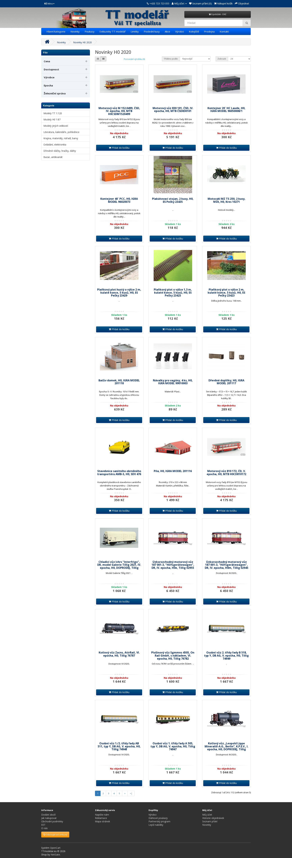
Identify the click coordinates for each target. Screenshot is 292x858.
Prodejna (209, 31)
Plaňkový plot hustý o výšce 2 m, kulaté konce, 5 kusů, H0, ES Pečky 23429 (119, 292)
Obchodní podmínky (52, 821)
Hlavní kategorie (55, 31)
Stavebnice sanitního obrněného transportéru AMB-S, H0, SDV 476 (119, 472)
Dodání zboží (48, 814)
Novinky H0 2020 (82, 42)
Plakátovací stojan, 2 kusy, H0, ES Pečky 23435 (172, 200)
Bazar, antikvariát (53, 157)
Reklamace (101, 818)
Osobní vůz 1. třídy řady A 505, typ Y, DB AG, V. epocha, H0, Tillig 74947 (173, 746)
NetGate (55, 854)
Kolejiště (194, 31)
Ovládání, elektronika (54, 144)
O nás (44, 828)
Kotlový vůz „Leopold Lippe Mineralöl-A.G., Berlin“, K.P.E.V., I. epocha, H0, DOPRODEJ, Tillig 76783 (226, 747)
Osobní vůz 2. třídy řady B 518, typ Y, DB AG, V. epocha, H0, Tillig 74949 (226, 655)
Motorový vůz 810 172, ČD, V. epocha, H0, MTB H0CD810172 (226, 472)
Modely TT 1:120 (52, 113)
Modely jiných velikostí (55, 125)
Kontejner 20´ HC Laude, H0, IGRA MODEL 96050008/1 (226, 109)
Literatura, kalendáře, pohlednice (61, 132)
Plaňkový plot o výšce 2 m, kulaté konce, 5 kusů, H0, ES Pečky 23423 (226, 292)
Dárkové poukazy (158, 818)
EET (43, 824)
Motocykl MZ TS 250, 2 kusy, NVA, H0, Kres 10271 (226, 200)
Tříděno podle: (171, 58)
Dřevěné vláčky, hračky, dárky (59, 150)
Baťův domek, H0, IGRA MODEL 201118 (119, 382)
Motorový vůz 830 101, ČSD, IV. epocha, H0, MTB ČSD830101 (173, 109)
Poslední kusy (152, 31)
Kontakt (224, 31)
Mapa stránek (102, 821)
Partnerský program (159, 821)
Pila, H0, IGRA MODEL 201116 (173, 471)
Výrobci (179, 31)
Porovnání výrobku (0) (134, 59)
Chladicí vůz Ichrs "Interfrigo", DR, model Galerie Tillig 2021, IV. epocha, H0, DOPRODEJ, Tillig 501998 (119, 566)
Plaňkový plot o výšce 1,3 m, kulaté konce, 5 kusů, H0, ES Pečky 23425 (173, 292)
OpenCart (55, 847)
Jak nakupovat (49, 818)
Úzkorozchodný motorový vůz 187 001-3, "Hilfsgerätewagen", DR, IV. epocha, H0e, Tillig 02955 (173, 565)
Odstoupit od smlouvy (56, 834)
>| (131, 793)
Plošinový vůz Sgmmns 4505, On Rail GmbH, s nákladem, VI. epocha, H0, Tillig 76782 (172, 655)
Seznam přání (209, 821)
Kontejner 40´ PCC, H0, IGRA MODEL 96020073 (119, 200)
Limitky (135, 31)
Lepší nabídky (156, 824)
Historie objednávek (213, 818)
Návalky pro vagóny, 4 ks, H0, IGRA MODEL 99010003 (173, 382)
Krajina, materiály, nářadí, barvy (60, 138)
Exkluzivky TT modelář (113, 31)
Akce (167, 31)
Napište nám (102, 814)
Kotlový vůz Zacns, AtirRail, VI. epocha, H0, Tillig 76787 (119, 654)
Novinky (75, 31)
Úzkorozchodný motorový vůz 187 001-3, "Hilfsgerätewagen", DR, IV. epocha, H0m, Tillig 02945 (226, 565)
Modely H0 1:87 (51, 119)
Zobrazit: (221, 58)
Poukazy (89, 31)
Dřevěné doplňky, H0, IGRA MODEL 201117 (226, 382)
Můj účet (207, 814)
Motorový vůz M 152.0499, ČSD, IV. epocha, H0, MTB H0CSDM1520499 (119, 111)
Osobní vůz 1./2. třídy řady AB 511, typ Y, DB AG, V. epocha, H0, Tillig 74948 (119, 746)
